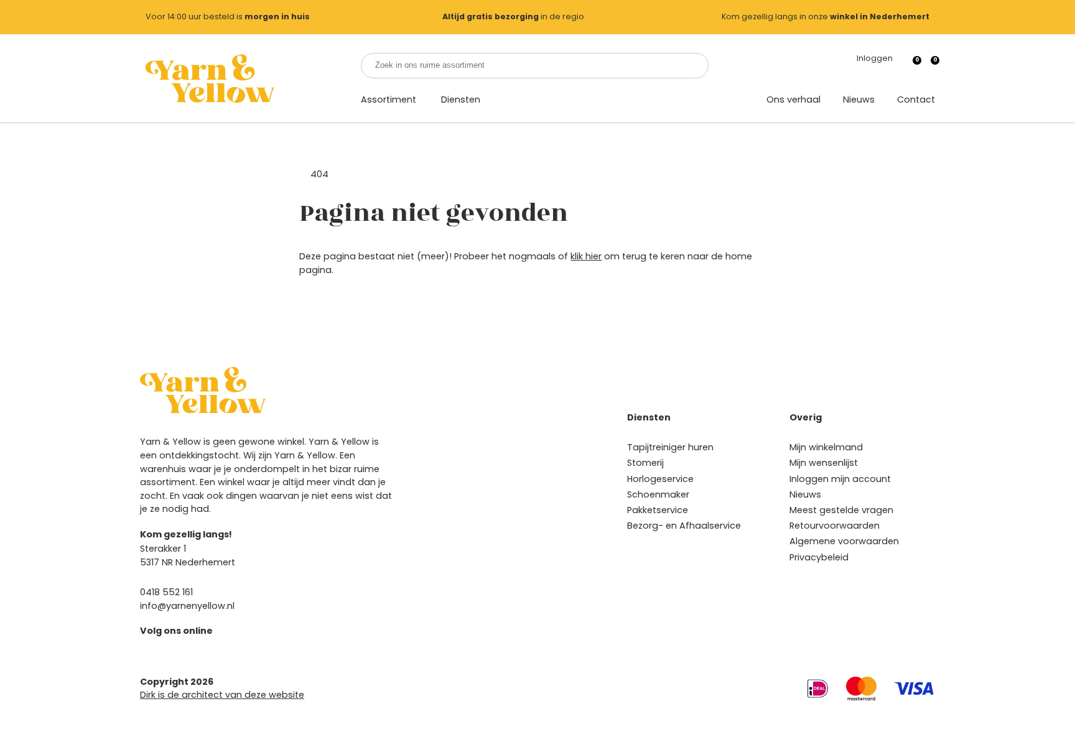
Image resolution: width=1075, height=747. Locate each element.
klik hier (586, 256)
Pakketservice (657, 510)
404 (319, 174)
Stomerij (645, 463)
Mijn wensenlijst (823, 463)
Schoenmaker (658, 494)
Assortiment (388, 99)
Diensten (460, 99)
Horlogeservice (660, 479)
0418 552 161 (166, 592)
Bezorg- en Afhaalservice (684, 525)
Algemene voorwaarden (844, 541)
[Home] (208, 78)
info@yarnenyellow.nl (187, 606)
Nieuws (859, 99)
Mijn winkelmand (826, 447)
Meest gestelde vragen (841, 510)
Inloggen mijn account (840, 479)
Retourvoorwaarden (834, 525)
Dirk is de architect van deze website (222, 695)
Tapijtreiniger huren (670, 447)
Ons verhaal (793, 99)
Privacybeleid (819, 557)
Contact (916, 99)
